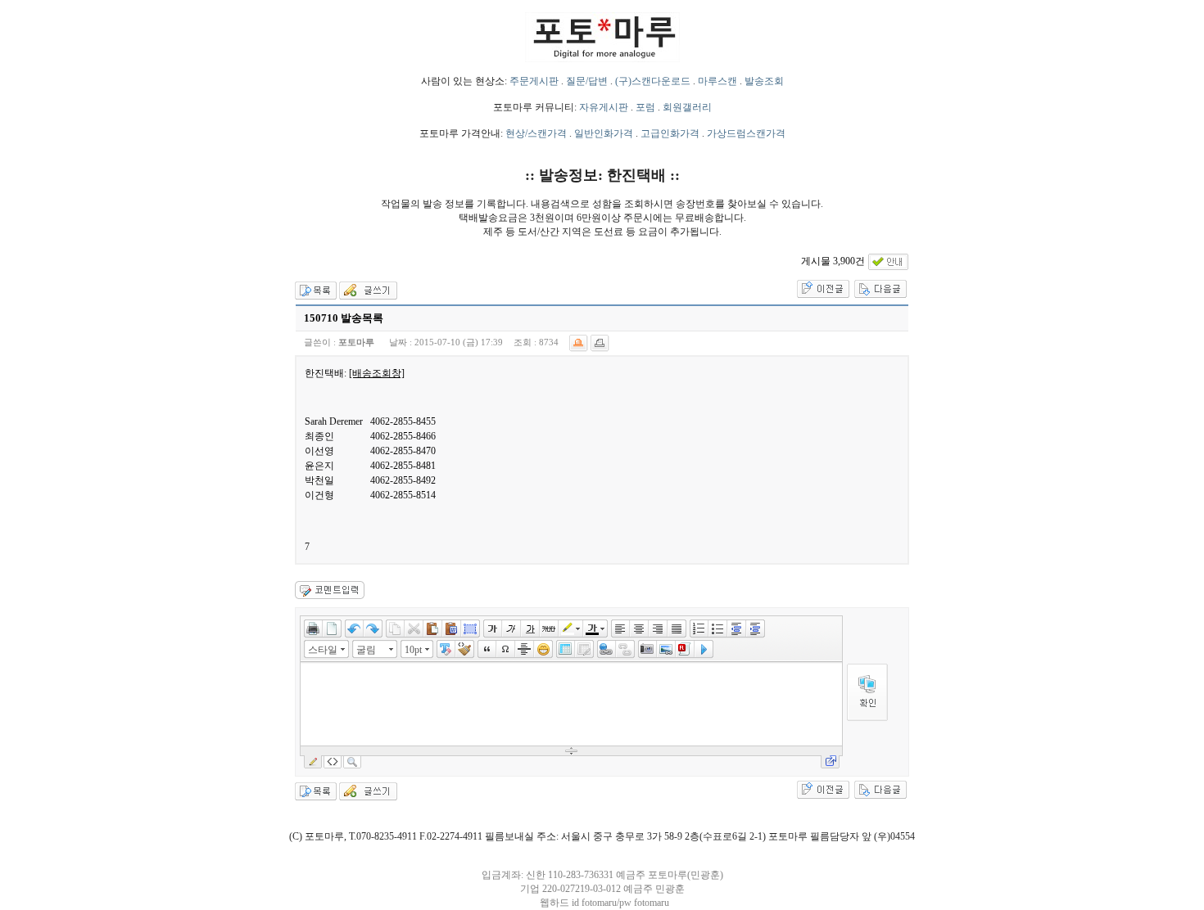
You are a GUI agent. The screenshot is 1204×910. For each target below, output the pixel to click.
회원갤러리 (687, 107)
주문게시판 (534, 81)
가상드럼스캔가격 (746, 133)
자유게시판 (603, 107)
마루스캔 (717, 81)
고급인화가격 (669, 133)
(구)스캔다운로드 (652, 81)
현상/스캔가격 (536, 133)
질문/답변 (587, 81)
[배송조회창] (377, 373)
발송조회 (764, 81)
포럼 (645, 107)
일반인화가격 (603, 133)
